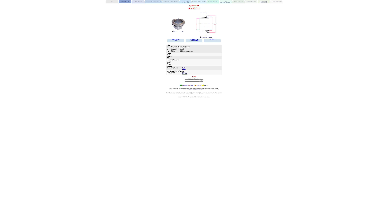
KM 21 (184, 67)
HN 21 (184, 72)
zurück (194, 76)
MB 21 (184, 69)
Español (199, 85)
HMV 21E (184, 73)
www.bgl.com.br (189, 89)
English (192, 85)
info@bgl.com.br (198, 89)
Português (184, 85)
